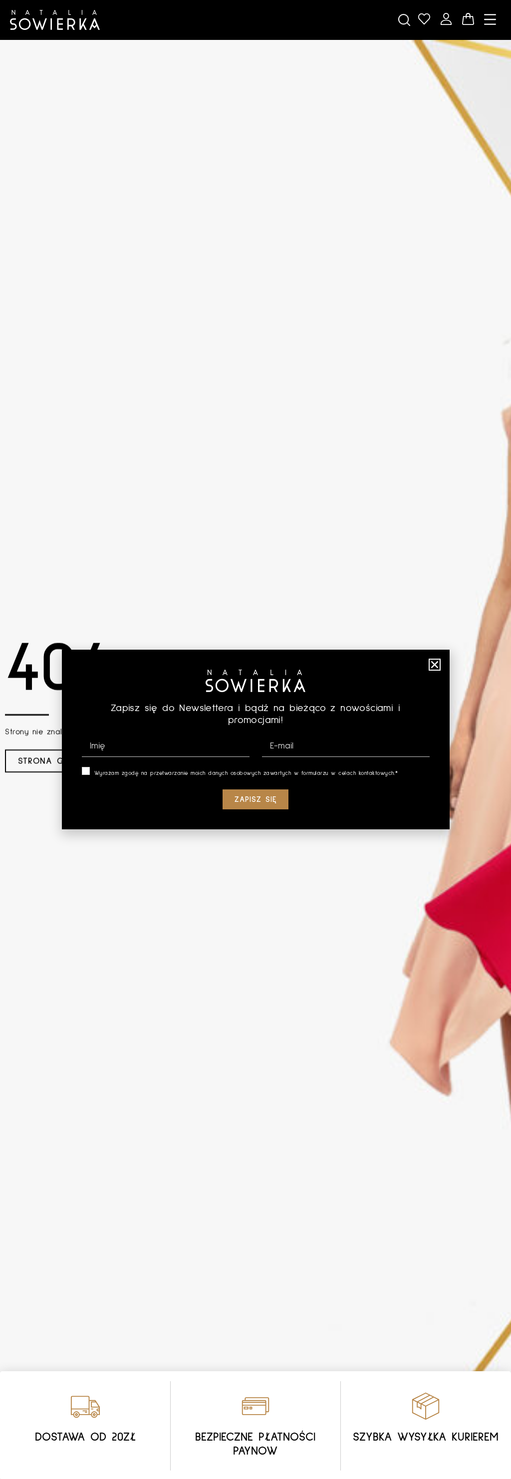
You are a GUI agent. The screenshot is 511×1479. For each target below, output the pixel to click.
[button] (435, 665)
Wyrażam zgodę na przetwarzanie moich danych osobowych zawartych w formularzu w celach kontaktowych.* (246, 773)
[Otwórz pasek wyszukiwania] (404, 20)
